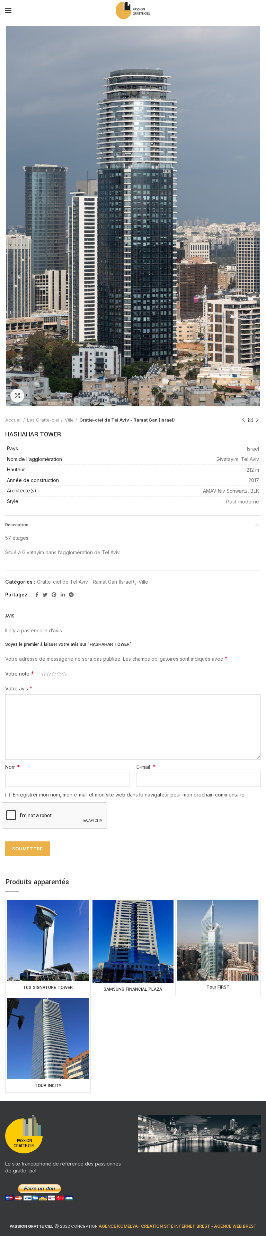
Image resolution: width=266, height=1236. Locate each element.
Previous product (243, 419)
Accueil (13, 420)
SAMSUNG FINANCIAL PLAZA (133, 989)
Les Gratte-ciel (43, 420)
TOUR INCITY (48, 1086)
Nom (12, 766)
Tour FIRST (218, 987)
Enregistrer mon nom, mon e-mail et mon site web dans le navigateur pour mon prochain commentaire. (129, 795)
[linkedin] (63, 594)
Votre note (19, 673)
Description (16, 525)
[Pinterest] (54, 594)
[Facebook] (37, 594)
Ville (69, 420)
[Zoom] (17, 396)
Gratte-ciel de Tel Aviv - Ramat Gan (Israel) (127, 420)
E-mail (146, 766)
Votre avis (19, 688)
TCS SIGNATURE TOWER (48, 987)
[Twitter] (45, 594)
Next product (257, 419)
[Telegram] (71, 594)
